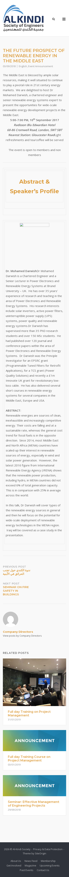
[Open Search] (53, 19)
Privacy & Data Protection (47, 849)
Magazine (30, 865)
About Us (16, 861)
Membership (48, 861)
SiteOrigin (40, 853)
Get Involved (14, 865)
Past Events (26, 870)
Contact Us (43, 870)
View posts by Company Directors (22, 635)
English (23, 66)
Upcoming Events (50, 865)
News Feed (31, 861)
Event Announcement (40, 66)
